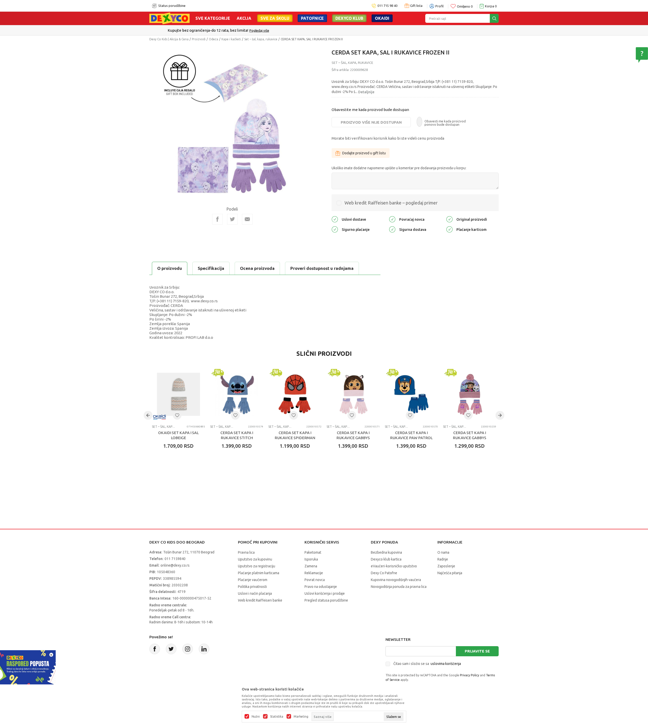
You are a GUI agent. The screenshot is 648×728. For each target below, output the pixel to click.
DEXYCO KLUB (349, 18)
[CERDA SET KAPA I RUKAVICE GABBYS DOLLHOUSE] (353, 394)
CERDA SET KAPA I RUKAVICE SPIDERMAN (295, 435)
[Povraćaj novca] (392, 219)
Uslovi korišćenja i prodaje (325, 593)
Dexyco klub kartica (386, 559)
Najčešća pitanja (449, 573)
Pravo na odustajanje (321, 587)
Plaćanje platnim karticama (258, 573)
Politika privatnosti (252, 587)
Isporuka (311, 559)
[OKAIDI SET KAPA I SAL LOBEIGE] (178, 394)
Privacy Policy (469, 675)
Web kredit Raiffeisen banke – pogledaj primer (391, 202)
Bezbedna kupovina (386, 552)
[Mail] (247, 219)
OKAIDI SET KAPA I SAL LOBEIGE (178, 435)
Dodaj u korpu (181, 476)
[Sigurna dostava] (392, 229)
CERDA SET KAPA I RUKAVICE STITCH (236, 435)
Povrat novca (315, 580)
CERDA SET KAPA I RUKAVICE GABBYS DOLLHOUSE (353, 438)
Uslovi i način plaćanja (255, 593)
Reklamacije (314, 573)
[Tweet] (232, 219)
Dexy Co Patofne (384, 573)
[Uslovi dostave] (335, 219)
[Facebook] (217, 219)
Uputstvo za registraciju (256, 566)
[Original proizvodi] (449, 219)
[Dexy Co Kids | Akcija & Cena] (169, 18)
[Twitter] (171, 649)
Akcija (244, 18)
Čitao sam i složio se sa (427, 663)
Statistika (276, 716)
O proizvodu (169, 268)
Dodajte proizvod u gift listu (364, 153)
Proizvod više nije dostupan (371, 122)
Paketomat (313, 552)
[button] (177, 415)
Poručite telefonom (313, 30)
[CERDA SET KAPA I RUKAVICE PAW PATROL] (411, 394)
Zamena (311, 566)
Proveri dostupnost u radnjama (322, 268)
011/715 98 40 (342, 30)
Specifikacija (211, 268)
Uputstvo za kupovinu (255, 559)
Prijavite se (477, 651)
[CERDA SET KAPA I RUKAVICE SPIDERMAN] (294, 394)
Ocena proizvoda (257, 268)
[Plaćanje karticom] (449, 229)
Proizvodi (199, 39)
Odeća (213, 39)
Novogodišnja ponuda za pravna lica (399, 587)
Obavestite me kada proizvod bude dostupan (370, 109)
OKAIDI (382, 18)
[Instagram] (188, 649)
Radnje (442, 559)
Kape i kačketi (231, 39)
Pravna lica (246, 552)
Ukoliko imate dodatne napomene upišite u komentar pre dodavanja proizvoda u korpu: (399, 168)
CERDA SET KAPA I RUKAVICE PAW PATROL (411, 435)
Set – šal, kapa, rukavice (260, 39)
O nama (443, 552)
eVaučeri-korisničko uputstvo (394, 566)
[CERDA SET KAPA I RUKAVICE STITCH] (236, 394)
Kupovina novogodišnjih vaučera (396, 580)
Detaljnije (366, 92)
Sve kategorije (212, 18)
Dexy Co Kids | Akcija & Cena (169, 39)
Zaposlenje (446, 566)
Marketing (301, 716)
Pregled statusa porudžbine (326, 600)
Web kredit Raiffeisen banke (260, 600)
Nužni (256, 716)
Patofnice (312, 18)
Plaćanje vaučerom (252, 580)
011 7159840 (175, 559)
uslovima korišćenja (446, 664)
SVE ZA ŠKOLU (274, 18)
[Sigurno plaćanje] (335, 229)
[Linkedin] (204, 649)
